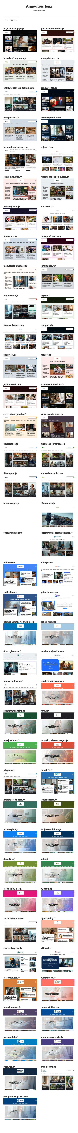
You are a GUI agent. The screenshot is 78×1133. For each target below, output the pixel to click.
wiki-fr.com (47, 562)
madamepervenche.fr (52, 1036)
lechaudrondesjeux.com (15, 147)
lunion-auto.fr (10, 295)
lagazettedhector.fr (13, 680)
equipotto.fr (47, 325)
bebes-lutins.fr (48, 621)
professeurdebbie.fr (51, 829)
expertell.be (9, 354)
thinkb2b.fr (47, 770)
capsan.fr (45, 295)
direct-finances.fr (12, 651)
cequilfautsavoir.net (14, 710)
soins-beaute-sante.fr (52, 414)
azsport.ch (46, 354)
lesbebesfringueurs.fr (14, 58)
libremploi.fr (10, 473)
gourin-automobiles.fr (52, 28)
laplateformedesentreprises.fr (57, 532)
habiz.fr (45, 858)
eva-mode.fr (47, 206)
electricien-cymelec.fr (15, 414)
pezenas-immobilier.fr (52, 384)
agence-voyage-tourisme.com (19, 621)
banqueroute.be (49, 87)
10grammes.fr (48, 503)
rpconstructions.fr (12, 532)
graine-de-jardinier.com (53, 443)
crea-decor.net (48, 1066)
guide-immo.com (49, 592)
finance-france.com (13, 325)
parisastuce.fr (10, 443)
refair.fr (45, 710)
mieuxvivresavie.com (52, 473)
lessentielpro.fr (11, 977)
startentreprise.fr (12, 947)
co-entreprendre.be (51, 117)
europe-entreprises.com (15, 1096)
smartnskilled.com (50, 1007)
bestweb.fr (9, 1066)
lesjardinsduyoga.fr (13, 28)
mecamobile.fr (11, 1036)
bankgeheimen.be (50, 58)
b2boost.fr (46, 947)
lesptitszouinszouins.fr (52, 680)
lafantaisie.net (48, 265)
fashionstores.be (12, 384)
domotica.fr (9, 858)
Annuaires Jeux (39, 6)
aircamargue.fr (11, 503)
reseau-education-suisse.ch (55, 176)
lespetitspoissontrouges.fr (54, 740)
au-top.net (46, 888)
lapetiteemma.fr (12, 1007)
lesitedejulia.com (12, 888)
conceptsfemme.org (51, 236)
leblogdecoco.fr (49, 799)
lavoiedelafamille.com (52, 651)
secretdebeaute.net (13, 918)
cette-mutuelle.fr (12, 176)
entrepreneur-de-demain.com (18, 87)
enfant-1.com (47, 147)
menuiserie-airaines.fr (15, 265)
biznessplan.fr (10, 829)
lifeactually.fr (48, 918)
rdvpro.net (9, 770)
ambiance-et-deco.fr (14, 799)
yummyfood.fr (48, 977)
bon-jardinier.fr (11, 740)
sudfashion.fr (10, 592)
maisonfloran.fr (11, 206)
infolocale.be (10, 236)
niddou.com (9, 562)
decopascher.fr (11, 117)
